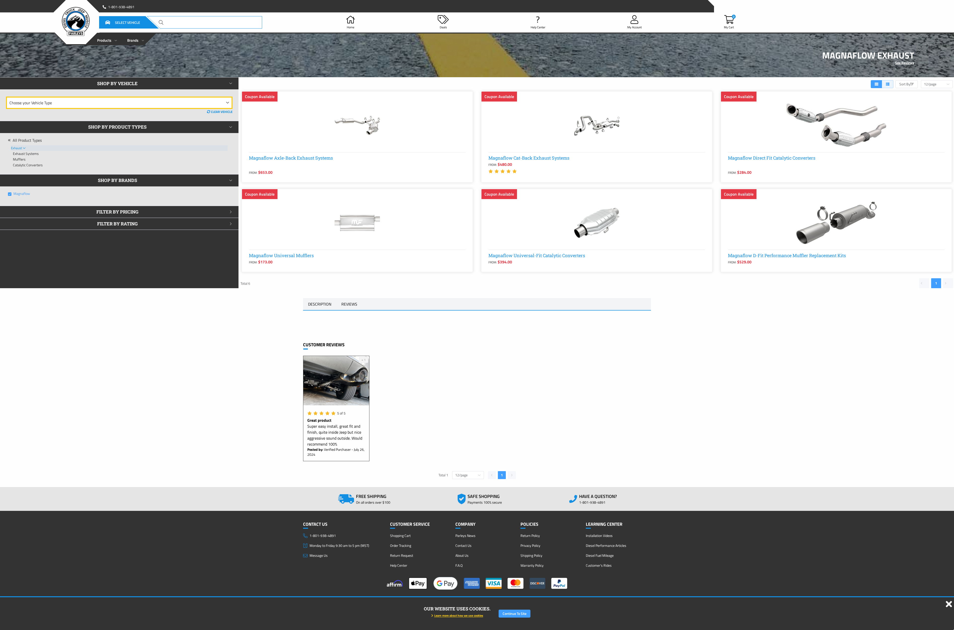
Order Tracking (400, 545)
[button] (116, 22)
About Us (462, 555)
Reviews (349, 304)
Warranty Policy (532, 565)
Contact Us (463, 545)
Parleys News (465, 535)
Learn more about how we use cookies (458, 615)
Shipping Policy (531, 555)
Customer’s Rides (599, 565)
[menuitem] (107, 39)
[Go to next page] (948, 283)
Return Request (401, 555)
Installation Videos (599, 535)
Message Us (319, 555)
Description (319, 304)
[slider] (503, 171)
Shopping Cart (400, 535)
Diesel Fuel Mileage (600, 555)
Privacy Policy (530, 545)
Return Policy (530, 535)
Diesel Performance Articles (606, 545)
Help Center (398, 565)
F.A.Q (459, 565)
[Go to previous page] (924, 283)
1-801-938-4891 (121, 6)
